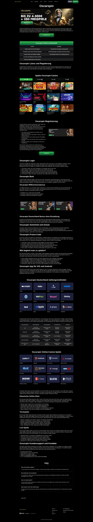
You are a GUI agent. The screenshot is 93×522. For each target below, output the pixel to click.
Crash (52, 79)
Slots (66, 79)
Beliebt (25, 79)
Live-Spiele (39, 79)
